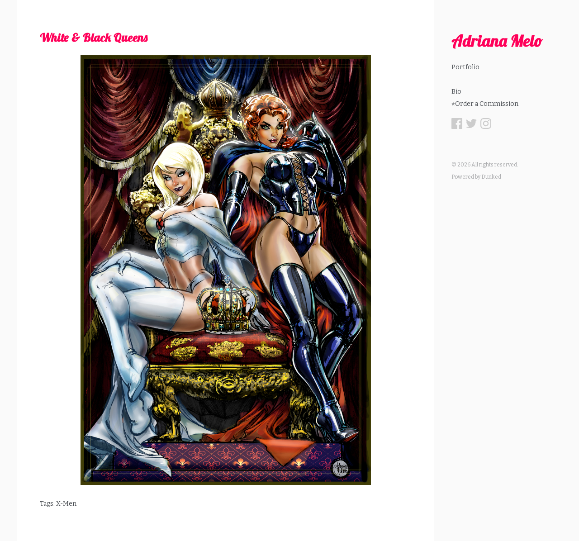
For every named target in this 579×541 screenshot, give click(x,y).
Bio (456, 91)
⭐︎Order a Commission (484, 104)
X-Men (66, 504)
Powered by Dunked (476, 177)
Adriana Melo (497, 40)
